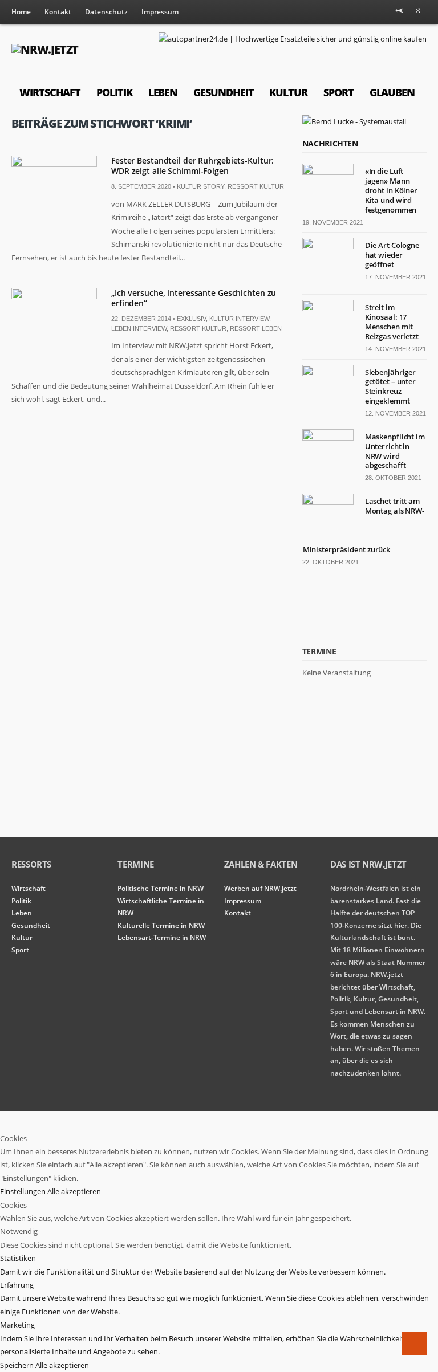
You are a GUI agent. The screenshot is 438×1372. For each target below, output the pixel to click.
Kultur (288, 92)
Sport (338, 92)
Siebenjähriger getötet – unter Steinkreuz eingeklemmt (390, 386)
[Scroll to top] (414, 1343)
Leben (163, 92)
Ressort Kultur (256, 186)
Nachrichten (330, 143)
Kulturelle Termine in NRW (161, 925)
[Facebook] (418, 12)
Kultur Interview (239, 318)
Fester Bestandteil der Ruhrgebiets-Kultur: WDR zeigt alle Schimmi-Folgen (192, 165)
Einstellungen (23, 1191)
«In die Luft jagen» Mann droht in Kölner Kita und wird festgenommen (391, 190)
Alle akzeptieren (74, 1191)
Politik (114, 92)
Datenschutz (106, 12)
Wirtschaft (49, 92)
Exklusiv (191, 318)
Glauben (392, 92)
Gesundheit (223, 92)
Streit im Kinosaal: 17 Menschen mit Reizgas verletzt (392, 321)
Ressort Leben (256, 328)
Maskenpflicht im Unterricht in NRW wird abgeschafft (395, 451)
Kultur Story (200, 186)
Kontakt (57, 12)
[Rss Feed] (399, 12)
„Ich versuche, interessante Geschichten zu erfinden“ (193, 297)
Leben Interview (139, 328)
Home (21, 12)
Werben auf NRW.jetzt (260, 888)
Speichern (17, 1365)
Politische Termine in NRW (160, 888)
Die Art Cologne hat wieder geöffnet (392, 255)
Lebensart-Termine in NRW (161, 937)
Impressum (160, 12)
